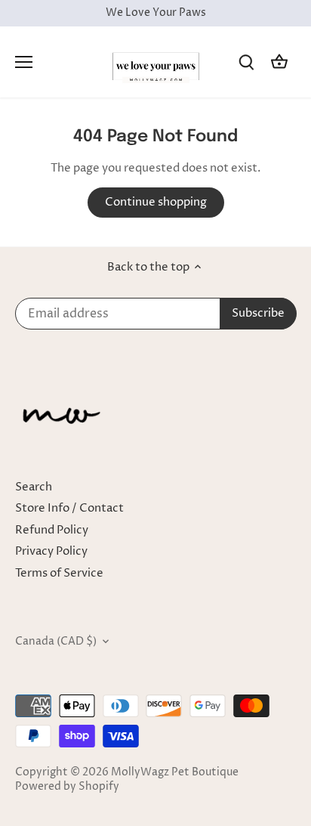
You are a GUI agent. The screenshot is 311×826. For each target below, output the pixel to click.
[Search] (246, 61)
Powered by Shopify (67, 787)
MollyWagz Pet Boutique (175, 772)
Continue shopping (156, 202)
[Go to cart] (279, 61)
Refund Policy (51, 530)
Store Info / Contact (69, 508)
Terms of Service (59, 573)
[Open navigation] (23, 62)
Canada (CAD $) (56, 642)
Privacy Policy (51, 551)
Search (33, 487)
